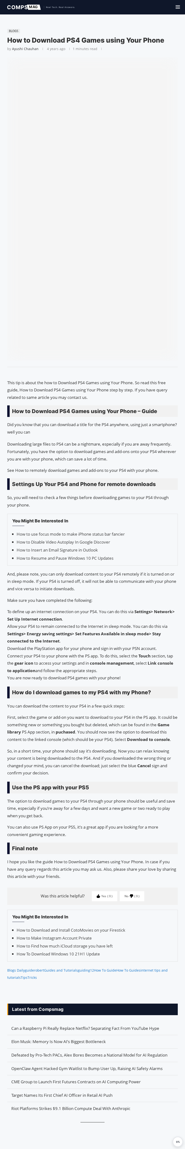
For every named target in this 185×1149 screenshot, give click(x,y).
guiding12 (86, 970)
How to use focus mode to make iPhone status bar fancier (71, 534)
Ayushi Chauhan (25, 48)
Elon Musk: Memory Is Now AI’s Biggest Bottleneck (58, 1041)
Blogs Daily (16, 970)
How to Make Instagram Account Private (54, 938)
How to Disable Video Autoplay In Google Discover (63, 542)
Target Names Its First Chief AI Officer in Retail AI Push (61, 1095)
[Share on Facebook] (90, 373)
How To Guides (128, 970)
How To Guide (105, 970)
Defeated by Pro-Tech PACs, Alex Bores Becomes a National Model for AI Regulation (89, 1055)
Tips (24, 977)
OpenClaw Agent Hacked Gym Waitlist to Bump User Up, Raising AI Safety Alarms (87, 1068)
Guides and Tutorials (61, 970)
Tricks (32, 977)
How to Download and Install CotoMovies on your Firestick (71, 930)
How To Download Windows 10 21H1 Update (58, 954)
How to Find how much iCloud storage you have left (65, 946)
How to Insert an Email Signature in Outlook (57, 550)
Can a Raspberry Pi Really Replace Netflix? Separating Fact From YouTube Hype (85, 1028)
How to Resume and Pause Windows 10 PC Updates (65, 558)
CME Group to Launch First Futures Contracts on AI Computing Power (76, 1081)
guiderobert (34, 970)
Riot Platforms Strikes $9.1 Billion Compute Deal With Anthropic (70, 1108)
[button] (177, 1141)
